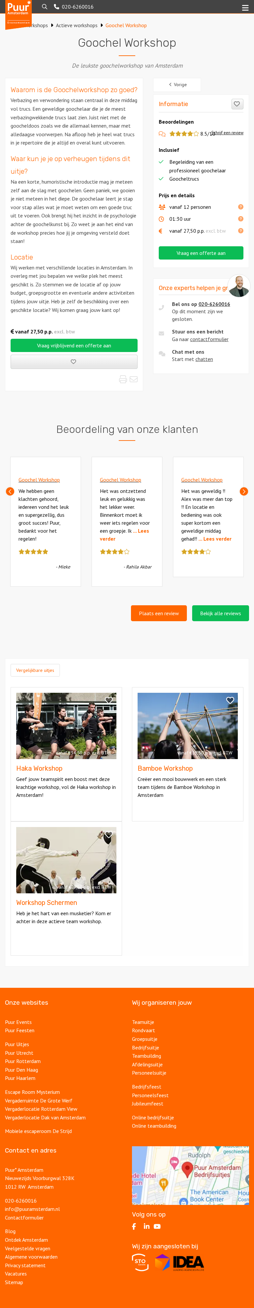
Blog (10, 1231)
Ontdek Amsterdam (26, 1239)
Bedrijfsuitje (145, 1047)
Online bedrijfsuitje (153, 1117)
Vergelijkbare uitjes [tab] (35, 670)
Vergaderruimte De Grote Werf (38, 1100)
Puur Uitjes (17, 1044)
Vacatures (16, 1273)
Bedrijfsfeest (146, 1086)
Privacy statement (26, 1265)
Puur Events (18, 1022)
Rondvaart (143, 1030)
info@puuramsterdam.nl (32, 1209)
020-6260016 (214, 304)
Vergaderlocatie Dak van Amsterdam (45, 1117)
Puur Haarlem (20, 1078)
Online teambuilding (154, 1125)
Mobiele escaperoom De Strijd (38, 1131)
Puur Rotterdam (23, 1061)
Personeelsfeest (150, 1095)
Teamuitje (143, 1022)
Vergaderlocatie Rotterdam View (41, 1108)
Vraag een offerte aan (201, 253)
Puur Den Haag (21, 1069)
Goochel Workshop (39, 479)
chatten (204, 359)
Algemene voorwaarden (31, 1256)
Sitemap (14, 1282)
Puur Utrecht (19, 1052)
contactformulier (209, 339)
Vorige (180, 85)
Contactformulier (24, 1217)
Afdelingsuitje (147, 1064)
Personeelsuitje (149, 1072)
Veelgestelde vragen (27, 1248)
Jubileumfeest (147, 1103)
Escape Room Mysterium (32, 1092)
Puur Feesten (19, 1030)
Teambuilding (146, 1055)
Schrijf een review (227, 133)
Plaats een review (159, 613)
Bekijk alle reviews (220, 613)
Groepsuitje (144, 1039)
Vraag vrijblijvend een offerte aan (74, 345)
